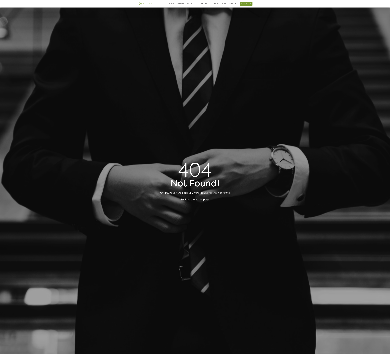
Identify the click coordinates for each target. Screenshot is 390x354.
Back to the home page (195, 200)
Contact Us (246, 3)
